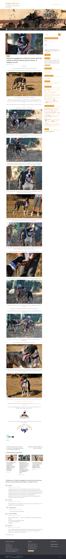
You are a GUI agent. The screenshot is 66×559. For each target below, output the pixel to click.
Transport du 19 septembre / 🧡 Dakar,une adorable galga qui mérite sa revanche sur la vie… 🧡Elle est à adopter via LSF (52, 109)
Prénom (45, 40)
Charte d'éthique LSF (57, 4)
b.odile (13, 64)
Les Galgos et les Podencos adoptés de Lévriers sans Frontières (35, 447)
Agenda (41, 29)
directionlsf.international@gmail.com (11, 551)
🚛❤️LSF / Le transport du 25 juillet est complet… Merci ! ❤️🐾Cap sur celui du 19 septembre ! (52, 113)
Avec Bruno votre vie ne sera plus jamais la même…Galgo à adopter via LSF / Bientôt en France (37, 465)
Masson (10, 485)
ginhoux (10, 525)
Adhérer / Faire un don (47, 72)
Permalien (18, 487)
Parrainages (29, 29)
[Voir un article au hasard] (59, 29)
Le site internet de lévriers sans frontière (50, 83)
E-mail (45, 44)
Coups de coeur (11, 29)
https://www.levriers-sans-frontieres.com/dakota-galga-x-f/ (24, 401)
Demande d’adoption (47, 70)
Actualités (23, 29)
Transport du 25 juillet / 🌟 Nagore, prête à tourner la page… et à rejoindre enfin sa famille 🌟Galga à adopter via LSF (52, 124)
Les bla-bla (18, 29)
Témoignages (35, 29)
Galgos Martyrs (12, 3)
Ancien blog (46, 29)
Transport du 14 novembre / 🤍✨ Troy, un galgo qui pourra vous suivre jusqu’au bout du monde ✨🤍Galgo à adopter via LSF (52, 95)
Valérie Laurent (12, 507)
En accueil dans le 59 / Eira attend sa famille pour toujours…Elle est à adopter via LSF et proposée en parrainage (11, 466)
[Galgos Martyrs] (6, 29)
